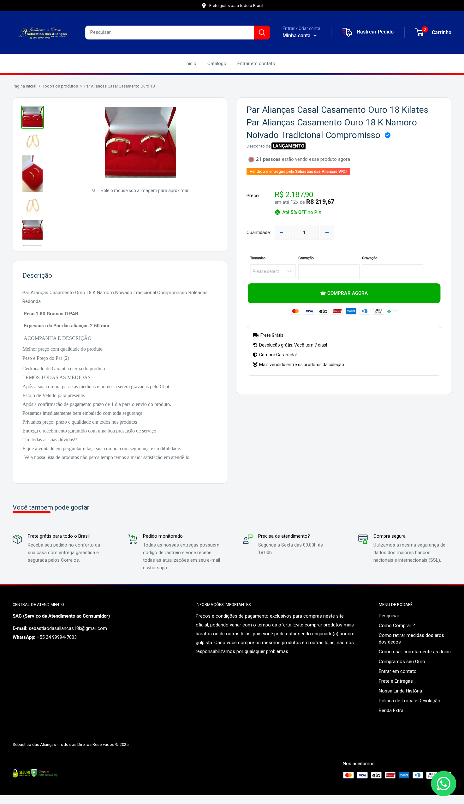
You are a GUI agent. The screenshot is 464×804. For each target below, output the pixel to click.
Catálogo (216, 63)
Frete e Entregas (396, 681)
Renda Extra (391, 710)
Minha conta (297, 36)
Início (190, 63)
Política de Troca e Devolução (409, 701)
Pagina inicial (24, 86)
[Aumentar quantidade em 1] (327, 232)
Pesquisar (389, 616)
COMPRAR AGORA (347, 293)
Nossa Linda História (400, 691)
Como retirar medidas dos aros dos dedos (411, 638)
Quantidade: (259, 232)
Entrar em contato (256, 63)
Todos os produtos (60, 86)
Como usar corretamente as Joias (415, 652)
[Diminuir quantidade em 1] (282, 232)
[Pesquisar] (262, 32)
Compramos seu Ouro (402, 661)
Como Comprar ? (397, 625)
